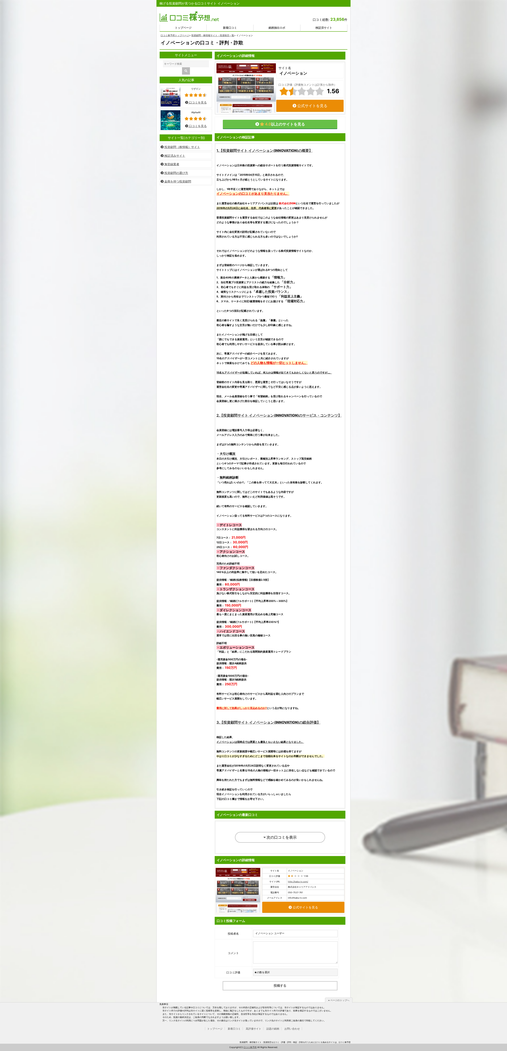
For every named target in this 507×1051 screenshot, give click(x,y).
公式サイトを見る (311, 105)
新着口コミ (230, 27)
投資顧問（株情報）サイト (182, 147)
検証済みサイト (174, 156)
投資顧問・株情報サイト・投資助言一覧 (212, 35)
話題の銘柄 (272, 1028)
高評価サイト (253, 1028)
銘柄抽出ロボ (277, 27)
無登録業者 (171, 164)
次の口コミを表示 (281, 837)
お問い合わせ (292, 1028)
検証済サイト (323, 27)
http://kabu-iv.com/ (298, 881)
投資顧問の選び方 (176, 173)
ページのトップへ (339, 1000)
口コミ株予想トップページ (175, 35)
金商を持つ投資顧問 (177, 181)
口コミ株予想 (250, 1047)
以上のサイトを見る (284, 124)
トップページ (183, 27)
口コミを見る (197, 102)
